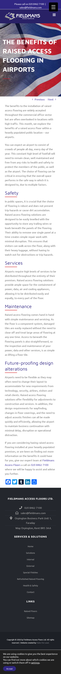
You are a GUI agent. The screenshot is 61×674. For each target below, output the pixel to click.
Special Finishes (30, 572)
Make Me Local (42, 642)
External (30, 565)
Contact (30, 592)
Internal (30, 559)
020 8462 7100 (36, 3)
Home (30, 546)
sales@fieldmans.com (31, 7)
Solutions (30, 552)
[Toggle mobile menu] (54, 14)
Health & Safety (30, 585)
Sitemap (30, 617)
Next (51, 99)
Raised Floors (30, 611)
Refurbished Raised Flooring (30, 579)
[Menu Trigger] (53, 6)
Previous (40, 99)
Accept (9, 668)
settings (35, 662)
